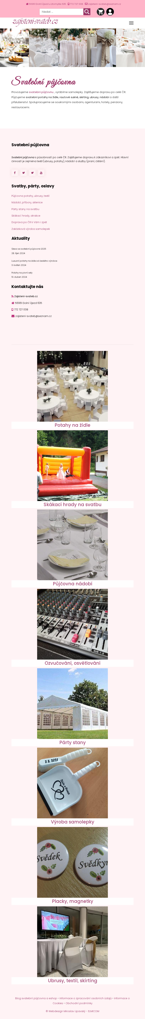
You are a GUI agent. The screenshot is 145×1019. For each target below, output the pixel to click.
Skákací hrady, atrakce (25, 215)
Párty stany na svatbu (25, 209)
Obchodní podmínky (79, 1003)
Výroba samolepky (72, 822)
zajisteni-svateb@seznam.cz (104, 3)
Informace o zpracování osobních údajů (86, 998)
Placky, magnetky (72, 901)
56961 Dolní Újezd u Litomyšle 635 (47, 3)
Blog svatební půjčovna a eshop (36, 998)
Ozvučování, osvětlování (72, 663)
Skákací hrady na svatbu (73, 504)
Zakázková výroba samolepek (30, 229)
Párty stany (72, 742)
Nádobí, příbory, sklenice (27, 202)
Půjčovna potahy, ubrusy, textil (30, 196)
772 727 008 (76, 3)
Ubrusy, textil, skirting (72, 980)
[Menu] (131, 23)
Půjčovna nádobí (72, 584)
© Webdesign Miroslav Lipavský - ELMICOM (72, 1011)
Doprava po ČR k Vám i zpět (29, 222)
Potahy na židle (72, 425)
